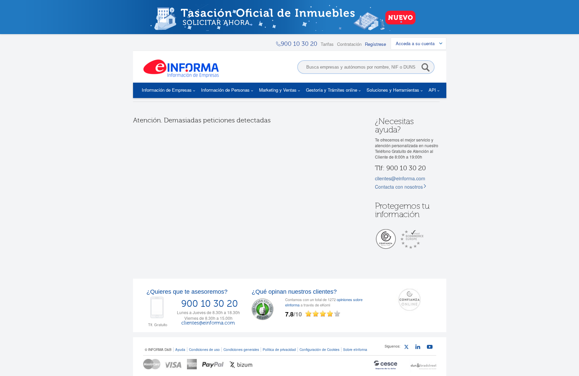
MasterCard (151, 364)
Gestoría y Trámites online (331, 90)
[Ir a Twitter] (408, 348)
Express (192, 364)
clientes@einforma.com (400, 178)
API (432, 90)
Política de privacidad (279, 349)
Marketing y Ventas (278, 90)
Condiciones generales (241, 349)
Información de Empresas (167, 90)
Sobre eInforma (355, 349)
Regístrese (375, 44)
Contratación (349, 44)
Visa (174, 364)
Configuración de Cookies (319, 349)
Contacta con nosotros (399, 186)
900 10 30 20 (209, 303)
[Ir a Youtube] (431, 348)
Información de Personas (225, 90)
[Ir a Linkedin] (419, 348)
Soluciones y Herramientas (393, 90)
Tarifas (327, 44)
